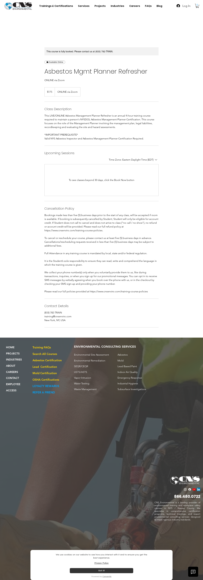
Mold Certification (45, 373)
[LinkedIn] (198, 489)
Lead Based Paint (127, 366)
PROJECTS (13, 353)
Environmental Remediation (89, 360)
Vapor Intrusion (82, 377)
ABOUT (10, 365)
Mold (121, 360)
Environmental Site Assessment (91, 354)
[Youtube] (194, 489)
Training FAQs (42, 347)
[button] (117, 6)
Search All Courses (45, 354)
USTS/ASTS (80, 372)
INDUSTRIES (14, 359)
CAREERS (12, 372)
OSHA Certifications (46, 379)
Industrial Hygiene (128, 383)
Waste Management (85, 389)
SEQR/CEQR (81, 366)
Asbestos (123, 354)
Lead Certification (45, 367)
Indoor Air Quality (128, 372)
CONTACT (12, 378)
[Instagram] (185, 489)
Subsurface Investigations (132, 389)
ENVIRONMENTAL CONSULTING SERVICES (105, 346)
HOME (10, 347)
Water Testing (81, 383)
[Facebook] (189, 489)
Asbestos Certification (47, 360)
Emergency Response (130, 377)
